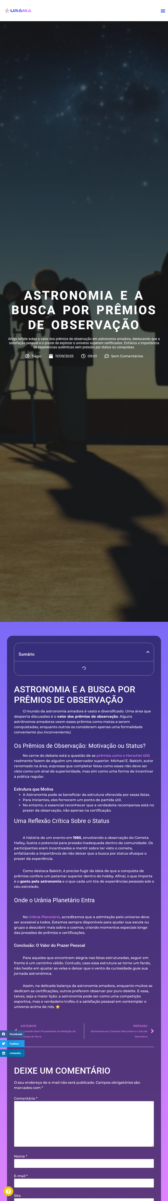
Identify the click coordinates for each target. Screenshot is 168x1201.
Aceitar (29, 1187)
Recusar (71, 1187)
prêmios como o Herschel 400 (123, 755)
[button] (163, 10)
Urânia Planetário (44, 917)
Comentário (25, 1098)
